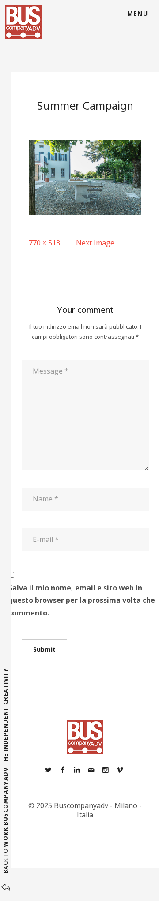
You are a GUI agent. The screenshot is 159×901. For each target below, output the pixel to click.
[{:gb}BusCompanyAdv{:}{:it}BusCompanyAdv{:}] (23, 22)
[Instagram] (105, 770)
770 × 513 (44, 243)
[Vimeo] (120, 770)
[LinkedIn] (77, 770)
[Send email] (91, 770)
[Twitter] (48, 770)
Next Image (95, 243)
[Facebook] (62, 770)
